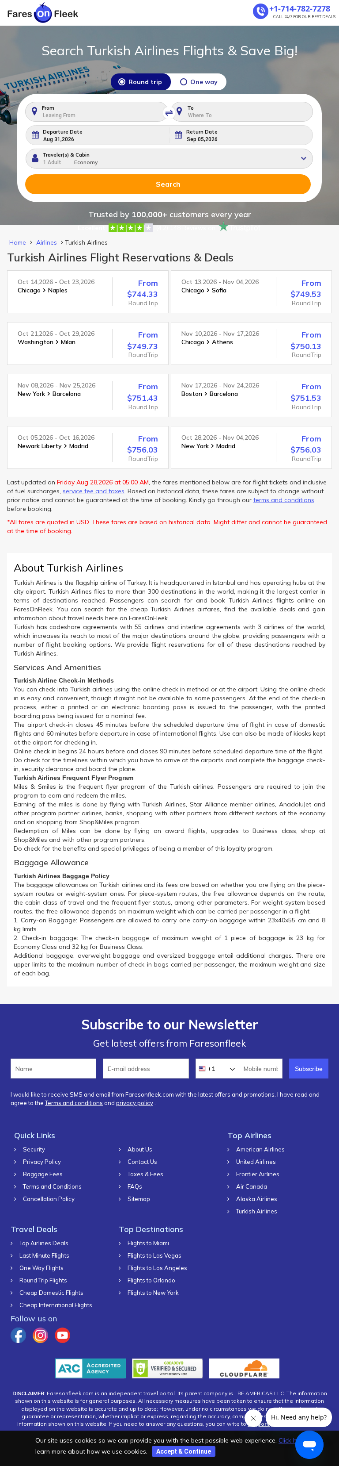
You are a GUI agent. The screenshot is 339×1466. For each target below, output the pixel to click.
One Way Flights (41, 1268)
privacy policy (134, 1102)
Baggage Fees (43, 1174)
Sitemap (139, 1199)
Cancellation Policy (49, 1199)
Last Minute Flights (44, 1256)
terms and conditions (283, 500)
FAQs (135, 1187)
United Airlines (256, 1162)
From (48, 108)
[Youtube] (62, 1341)
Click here (292, 1440)
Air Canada (251, 1187)
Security (34, 1149)
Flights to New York (153, 1293)
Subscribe (309, 1068)
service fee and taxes (93, 491)
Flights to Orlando (151, 1280)
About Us (140, 1149)
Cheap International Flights (55, 1305)
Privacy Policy (42, 1162)
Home (17, 242)
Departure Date (63, 132)
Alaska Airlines (256, 1199)
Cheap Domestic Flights (51, 1293)
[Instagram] (40, 1341)
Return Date (202, 132)
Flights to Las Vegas (154, 1256)
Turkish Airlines (256, 1211)
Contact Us (142, 1162)
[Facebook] (18, 1341)
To (190, 108)
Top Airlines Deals (43, 1243)
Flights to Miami (148, 1243)
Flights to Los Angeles (157, 1268)
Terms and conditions (74, 1102)
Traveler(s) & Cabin (66, 155)
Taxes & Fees (145, 1174)
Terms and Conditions (52, 1187)
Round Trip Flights (43, 1280)
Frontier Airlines (257, 1174)
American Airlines (260, 1149)
